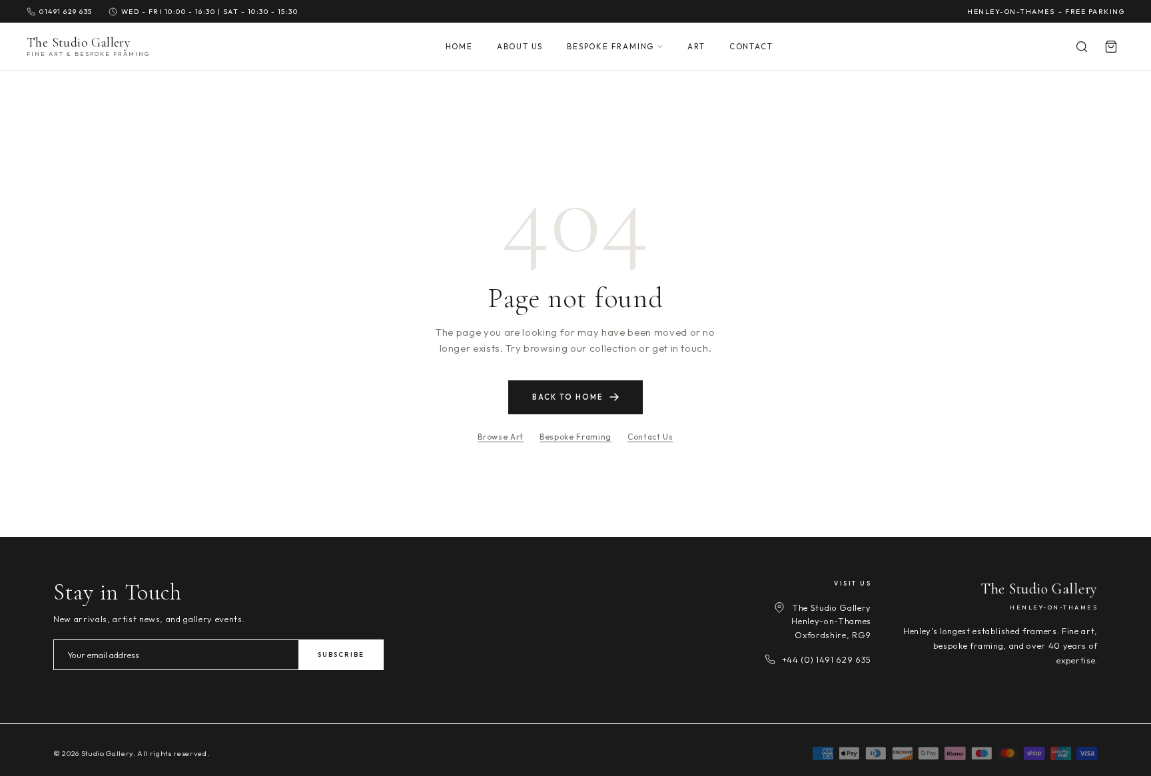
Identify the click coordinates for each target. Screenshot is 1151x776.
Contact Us (650, 437)
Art (696, 46)
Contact (751, 46)
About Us (520, 46)
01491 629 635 (66, 11)
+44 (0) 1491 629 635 (826, 659)
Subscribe (341, 654)
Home (459, 46)
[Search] (1081, 46)
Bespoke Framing (610, 46)
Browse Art (501, 437)
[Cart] (1111, 46)
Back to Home (567, 397)
